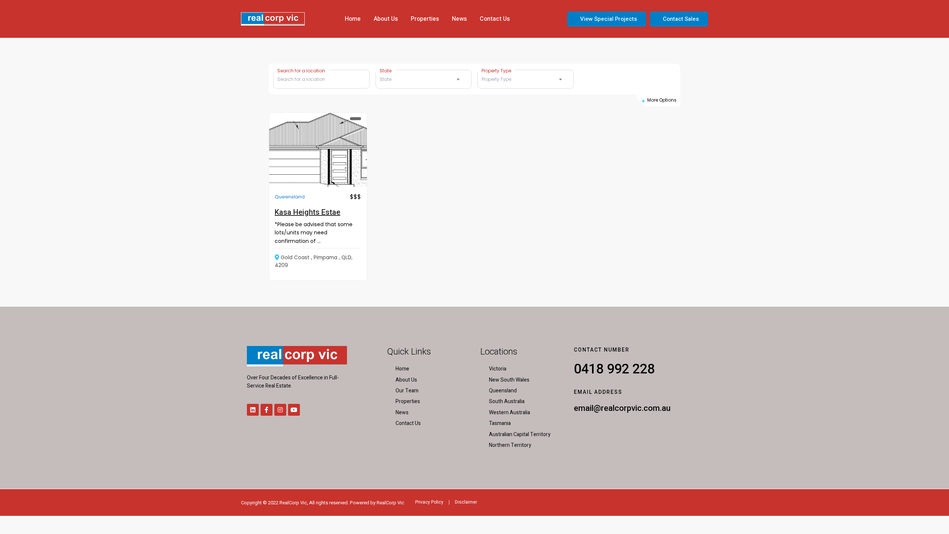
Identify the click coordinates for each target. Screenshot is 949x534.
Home (353, 18)
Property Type (496, 70)
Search (627, 79)
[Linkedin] (253, 410)
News (459, 18)
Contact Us (495, 18)
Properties (425, 18)
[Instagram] (280, 410)
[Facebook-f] (266, 410)
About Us (386, 18)
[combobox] (424, 79)
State (385, 70)
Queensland (290, 196)
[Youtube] (294, 410)
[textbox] (424, 79)
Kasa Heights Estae (307, 212)
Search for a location (301, 70)
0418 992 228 (614, 369)
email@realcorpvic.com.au (622, 408)
